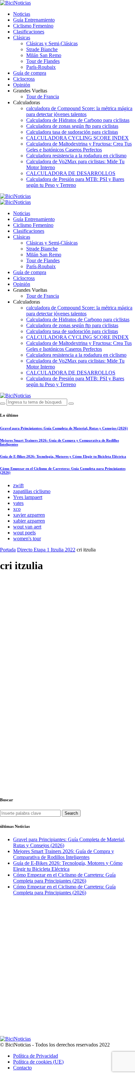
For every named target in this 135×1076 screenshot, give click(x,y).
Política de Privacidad (35, 1056)
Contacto (22, 1067)
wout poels (24, 532)
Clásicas (21, 37)
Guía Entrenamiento (34, 20)
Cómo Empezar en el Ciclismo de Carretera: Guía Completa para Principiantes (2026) (64, 878)
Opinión (21, 85)
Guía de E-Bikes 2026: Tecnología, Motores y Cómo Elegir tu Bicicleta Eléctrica (63, 456)
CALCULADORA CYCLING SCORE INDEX (77, 138)
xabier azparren (29, 521)
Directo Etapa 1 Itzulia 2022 (46, 549)
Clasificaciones (28, 31)
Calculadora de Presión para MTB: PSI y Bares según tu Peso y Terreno (75, 182)
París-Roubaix (41, 67)
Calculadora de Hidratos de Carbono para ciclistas (77, 120)
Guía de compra (29, 73)
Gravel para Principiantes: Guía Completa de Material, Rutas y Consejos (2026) (64, 428)
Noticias (21, 14)
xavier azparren (29, 515)
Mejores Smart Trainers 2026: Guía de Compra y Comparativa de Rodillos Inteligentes (63, 854)
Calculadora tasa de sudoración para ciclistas (72, 132)
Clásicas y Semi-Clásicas (52, 43)
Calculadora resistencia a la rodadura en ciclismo (76, 155)
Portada (8, 549)
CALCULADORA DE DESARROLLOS (70, 173)
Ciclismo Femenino (33, 26)
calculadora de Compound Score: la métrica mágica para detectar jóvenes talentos (79, 111)
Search (71, 813)
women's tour (27, 538)
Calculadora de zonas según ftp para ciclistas (72, 126)
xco (17, 509)
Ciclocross (24, 79)
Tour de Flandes (43, 61)
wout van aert (27, 526)
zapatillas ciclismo (31, 491)
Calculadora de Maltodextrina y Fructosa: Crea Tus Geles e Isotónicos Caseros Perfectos (79, 146)
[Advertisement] (67, 649)
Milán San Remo (43, 55)
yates (18, 503)
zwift (18, 485)
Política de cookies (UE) (38, 1062)
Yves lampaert (27, 497)
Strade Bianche (42, 49)
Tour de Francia (42, 96)
